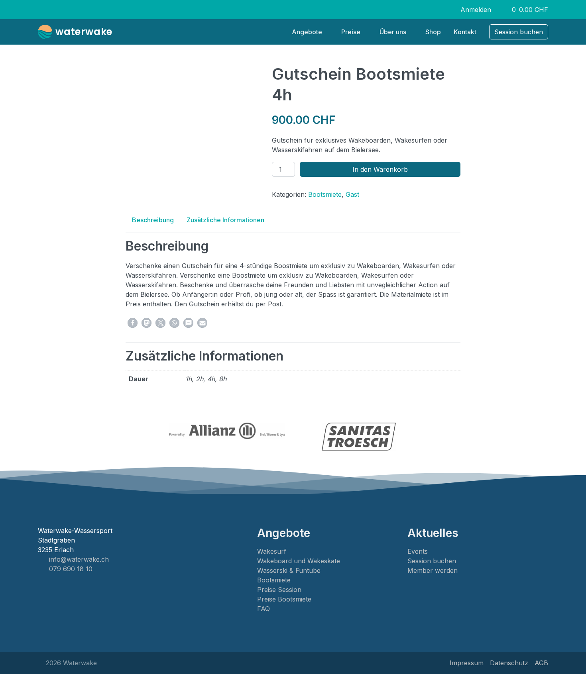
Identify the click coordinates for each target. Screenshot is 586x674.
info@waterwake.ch (79, 559)
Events (417, 551)
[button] (133, 323)
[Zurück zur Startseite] (46, 32)
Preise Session (279, 590)
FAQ (263, 609)
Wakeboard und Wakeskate (298, 561)
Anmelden (475, 10)
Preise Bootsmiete (284, 599)
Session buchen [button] (518, 32)
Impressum (467, 663)
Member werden (432, 570)
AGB (541, 663)
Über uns (393, 32)
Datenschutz (509, 663)
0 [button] (526, 10)
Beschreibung (153, 220)
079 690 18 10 (70, 569)
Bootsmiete (325, 194)
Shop (433, 32)
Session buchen (431, 561)
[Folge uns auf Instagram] (425, 10)
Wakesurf (271, 551)
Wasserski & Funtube (289, 570)
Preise (350, 32)
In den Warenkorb (380, 169)
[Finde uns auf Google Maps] (436, 10)
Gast (352, 194)
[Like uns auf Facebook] (413, 10)
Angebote (307, 32)
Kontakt (465, 32)
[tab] (153, 220)
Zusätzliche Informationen (225, 220)
